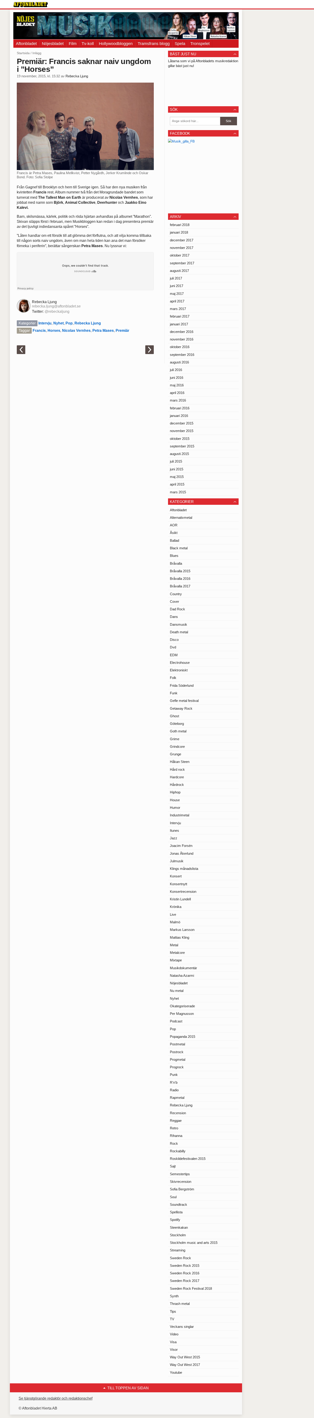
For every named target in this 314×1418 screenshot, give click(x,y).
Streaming (177, 1250)
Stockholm (178, 1235)
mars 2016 (178, 400)
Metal (174, 945)
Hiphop (175, 792)
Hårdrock (177, 785)
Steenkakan (179, 1227)
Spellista (176, 1212)
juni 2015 (176, 469)
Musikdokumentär (183, 968)
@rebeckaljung (57, 311)
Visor (174, 1349)
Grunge (175, 754)
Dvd (173, 647)
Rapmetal (177, 1098)
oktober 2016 (179, 347)
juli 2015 (176, 461)
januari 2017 (179, 324)
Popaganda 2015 (182, 1036)
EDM (174, 655)
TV (172, 1319)
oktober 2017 (179, 255)
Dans (174, 617)
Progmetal (177, 1059)
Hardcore (177, 777)
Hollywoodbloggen (116, 43)
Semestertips (180, 1174)
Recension (178, 1113)
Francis (39, 330)
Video (174, 1334)
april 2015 (177, 484)
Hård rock (177, 769)
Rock (174, 1143)
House (175, 800)
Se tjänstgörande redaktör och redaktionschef (55, 1398)
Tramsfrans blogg (154, 43)
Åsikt (173, 533)
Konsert (176, 876)
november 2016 (181, 339)
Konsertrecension (183, 891)
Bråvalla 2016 (180, 579)
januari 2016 (179, 416)
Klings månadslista (184, 869)
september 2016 (182, 355)
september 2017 (182, 263)
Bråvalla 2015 (180, 571)
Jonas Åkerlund (181, 853)
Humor (175, 807)
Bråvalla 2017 (180, 586)
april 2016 (177, 393)
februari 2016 (179, 408)
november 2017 (181, 248)
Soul (173, 1197)
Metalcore (177, 953)
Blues (174, 556)
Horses (54, 330)
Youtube (176, 1372)
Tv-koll (88, 43)
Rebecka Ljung (77, 76)
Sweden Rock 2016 (184, 1273)
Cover (174, 601)
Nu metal (176, 991)
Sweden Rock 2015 (184, 1265)
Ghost (174, 716)
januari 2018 (179, 232)
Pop (69, 323)
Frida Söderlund (182, 685)
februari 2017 (179, 316)
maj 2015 (177, 477)
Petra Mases (103, 330)
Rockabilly (178, 1151)
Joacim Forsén (181, 846)
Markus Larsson (182, 930)
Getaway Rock (181, 708)
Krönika (175, 907)
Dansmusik (178, 624)
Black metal (179, 548)
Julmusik (176, 861)
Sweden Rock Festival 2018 (191, 1288)
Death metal (179, 632)
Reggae (176, 1120)
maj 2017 (177, 294)
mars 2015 (178, 492)
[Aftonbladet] (30, 4)
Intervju (44, 323)
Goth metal (178, 731)
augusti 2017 (179, 271)
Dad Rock (177, 609)
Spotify (175, 1220)
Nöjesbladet (53, 43)
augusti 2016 (179, 362)
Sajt (173, 1166)
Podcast (176, 1021)
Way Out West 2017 (185, 1365)
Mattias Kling (179, 937)
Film (73, 43)
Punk (174, 1075)
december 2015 (181, 423)
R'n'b (173, 1082)
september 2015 (182, 446)
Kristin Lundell (180, 899)
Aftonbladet (26, 43)
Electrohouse (180, 662)
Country (176, 594)
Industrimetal (179, 815)
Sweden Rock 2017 (184, 1281)
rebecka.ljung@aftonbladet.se (56, 306)
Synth (174, 1296)
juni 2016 (176, 378)
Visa (173, 1342)
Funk (173, 693)
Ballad (174, 540)
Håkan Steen (179, 762)
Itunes (174, 830)
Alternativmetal (181, 517)
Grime (174, 739)
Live (173, 914)
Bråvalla (176, 563)
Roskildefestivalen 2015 (188, 1159)
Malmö (175, 922)
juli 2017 (176, 278)
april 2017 (177, 301)
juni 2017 (176, 286)
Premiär (122, 330)
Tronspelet (200, 43)
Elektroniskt (179, 670)
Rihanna (176, 1136)
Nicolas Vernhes (76, 330)
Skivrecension (180, 1182)
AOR (173, 525)
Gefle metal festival (184, 701)
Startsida (23, 53)
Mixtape (176, 960)
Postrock (176, 1052)
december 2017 (181, 240)
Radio (174, 1090)
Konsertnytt (178, 884)
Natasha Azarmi (182, 975)
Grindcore (177, 746)
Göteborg (177, 724)
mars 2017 (178, 309)
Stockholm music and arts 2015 (193, 1243)
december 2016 (181, 332)
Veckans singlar (182, 1327)
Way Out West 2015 (185, 1357)
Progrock (177, 1067)
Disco (174, 640)
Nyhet (58, 323)
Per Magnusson (182, 1014)
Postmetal (177, 1044)
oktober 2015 (179, 439)
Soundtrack (178, 1204)
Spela (180, 43)
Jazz (173, 838)
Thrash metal (180, 1304)
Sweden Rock (180, 1258)
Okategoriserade (182, 1006)
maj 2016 (177, 385)
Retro (174, 1128)
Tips (173, 1311)
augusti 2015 (179, 454)
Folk (173, 678)
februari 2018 (179, 225)
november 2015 (181, 431)
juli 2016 (176, 370)
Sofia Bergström (182, 1189)
